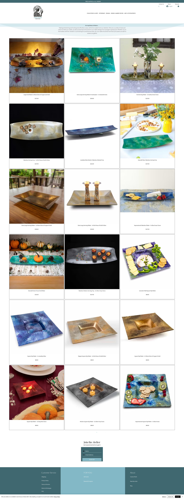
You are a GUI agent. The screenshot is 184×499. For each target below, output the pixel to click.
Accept (177, 496)
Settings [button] (164, 496)
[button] (178, 6)
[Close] (182, 497)
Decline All (170, 496)
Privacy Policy (57, 496)
